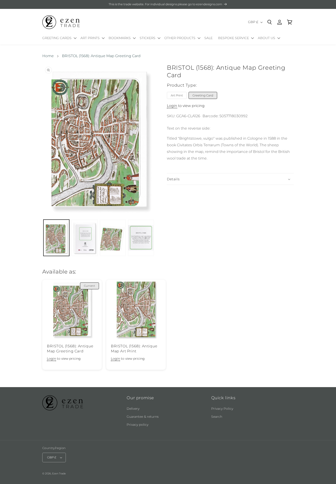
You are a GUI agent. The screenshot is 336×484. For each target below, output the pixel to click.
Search (216, 417)
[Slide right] (146, 238)
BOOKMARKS (120, 38)
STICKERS (147, 38)
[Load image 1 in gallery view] (56, 238)
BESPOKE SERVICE (233, 38)
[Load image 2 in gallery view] (84, 238)
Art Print (177, 95)
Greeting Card (202, 95)
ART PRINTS (90, 38)
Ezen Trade (59, 473)
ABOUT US (266, 38)
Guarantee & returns (143, 417)
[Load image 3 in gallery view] (113, 238)
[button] (59, 39)
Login (172, 106)
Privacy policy (137, 425)
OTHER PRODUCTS (179, 38)
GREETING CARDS (57, 38)
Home (48, 56)
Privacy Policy (222, 409)
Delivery (133, 409)
